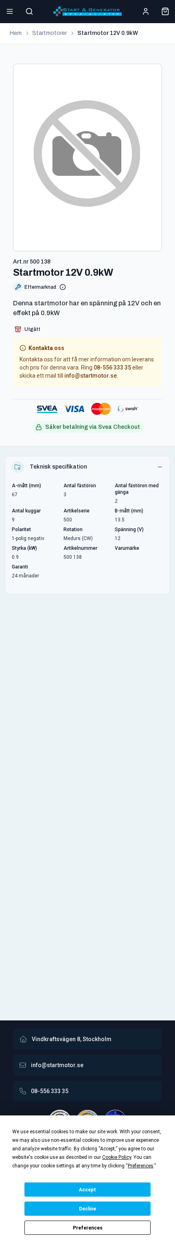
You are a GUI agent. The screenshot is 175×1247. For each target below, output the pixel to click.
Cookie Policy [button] (116, 1157)
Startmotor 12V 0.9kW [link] (107, 33)
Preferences (88, 1228)
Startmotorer (49, 33)
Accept (87, 1190)
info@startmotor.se (90, 375)
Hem (16, 33)
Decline (87, 1209)
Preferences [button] (140, 1166)
